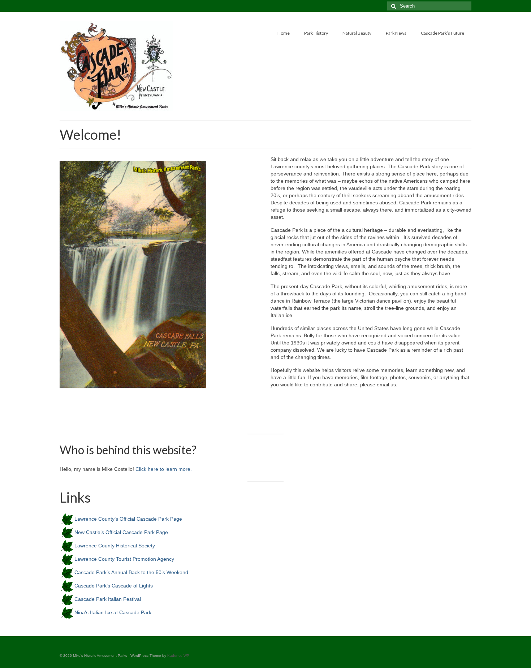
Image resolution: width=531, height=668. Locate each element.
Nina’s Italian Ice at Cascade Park (112, 612)
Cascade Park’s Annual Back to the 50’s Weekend (131, 572)
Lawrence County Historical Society (114, 545)
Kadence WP (178, 656)
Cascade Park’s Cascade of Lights (113, 586)
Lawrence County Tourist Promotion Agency (124, 559)
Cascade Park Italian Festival (107, 599)
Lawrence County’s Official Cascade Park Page (128, 519)
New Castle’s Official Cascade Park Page (121, 532)
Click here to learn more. (163, 469)
